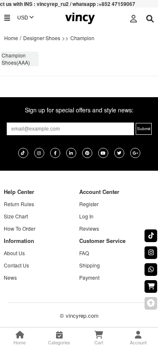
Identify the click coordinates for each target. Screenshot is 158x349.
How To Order (19, 228)
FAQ (84, 252)
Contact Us (16, 265)
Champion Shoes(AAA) (16, 59)
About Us (14, 252)
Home (11, 37)
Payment (89, 277)
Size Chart (16, 216)
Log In (86, 216)
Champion (82, 37)
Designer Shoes (41, 37)
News (10, 277)
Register (89, 203)
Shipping (89, 265)
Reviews (89, 228)
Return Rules (19, 203)
